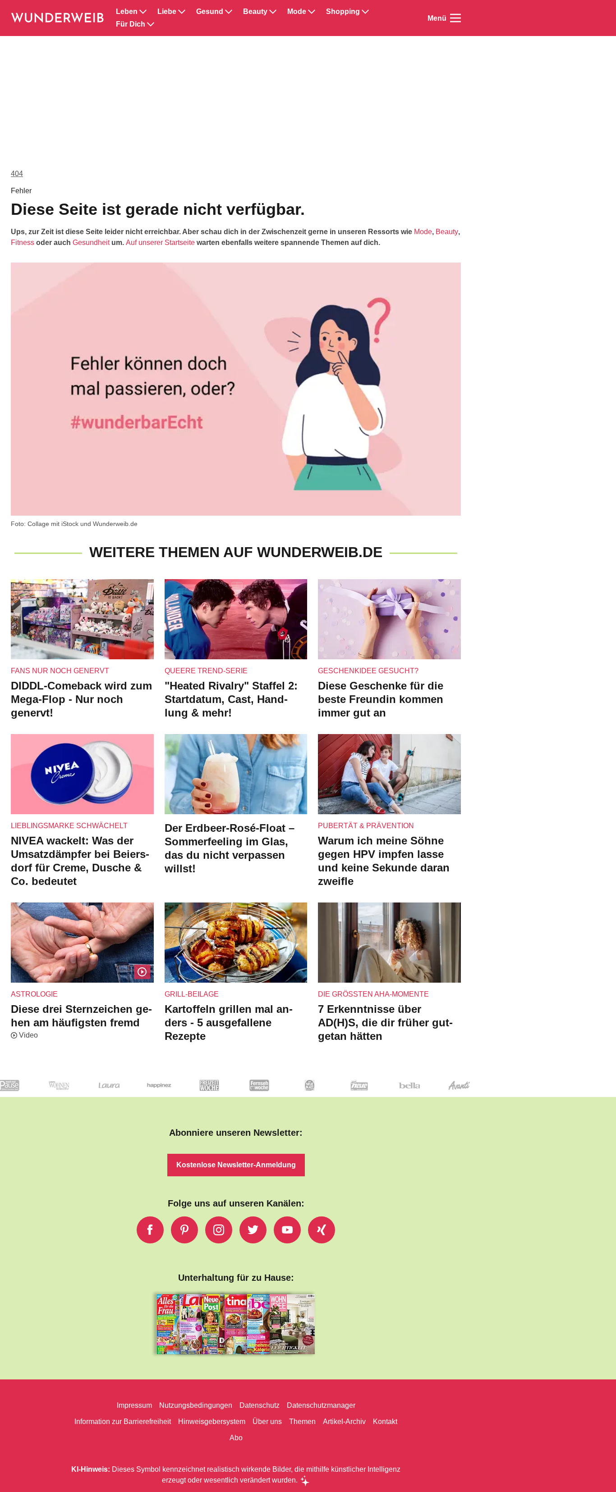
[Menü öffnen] (455, 18)
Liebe (166, 11)
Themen (302, 1421)
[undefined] (20, 1093)
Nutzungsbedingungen (195, 1405)
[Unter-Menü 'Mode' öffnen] (311, 11)
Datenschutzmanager (321, 1405)
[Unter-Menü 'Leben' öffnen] (143, 11)
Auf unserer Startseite (160, 242)
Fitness (22, 242)
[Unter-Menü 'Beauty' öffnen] (272, 11)
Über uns (267, 1421)
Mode (296, 11)
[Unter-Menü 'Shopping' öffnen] (365, 11)
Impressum (134, 1405)
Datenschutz (259, 1405)
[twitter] (253, 1229)
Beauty (255, 11)
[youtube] (287, 1229)
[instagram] (218, 1229)
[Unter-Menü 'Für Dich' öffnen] (150, 24)
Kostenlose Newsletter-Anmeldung (236, 1165)
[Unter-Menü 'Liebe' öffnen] (181, 11)
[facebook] (150, 1229)
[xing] (321, 1229)
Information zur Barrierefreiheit (122, 1421)
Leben (127, 11)
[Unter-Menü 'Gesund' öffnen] (228, 11)
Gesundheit (91, 242)
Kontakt (385, 1421)
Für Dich (130, 24)
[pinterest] (184, 1229)
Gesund (209, 11)
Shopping (343, 11)
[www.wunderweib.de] (58, 18)
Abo (236, 1438)
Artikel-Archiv (344, 1421)
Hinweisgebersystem (211, 1421)
